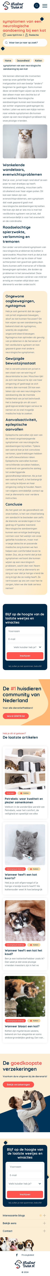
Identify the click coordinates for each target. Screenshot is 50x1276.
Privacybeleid (28, 1255)
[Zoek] (35, 5)
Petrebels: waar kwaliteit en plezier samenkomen (24, 800)
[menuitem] (35, 5)
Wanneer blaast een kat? (22, 1026)
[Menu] (43, 5)
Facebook (17, 1255)
